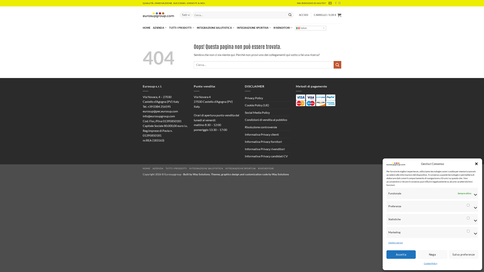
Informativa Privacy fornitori (263, 141)
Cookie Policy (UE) (257, 105)
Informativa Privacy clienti (262, 134)
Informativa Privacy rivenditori (265, 149)
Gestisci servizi (395, 242)
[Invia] (290, 15)
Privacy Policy (254, 98)
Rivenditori (282, 27)
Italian (303, 27)
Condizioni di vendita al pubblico (266, 119)
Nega (432, 254)
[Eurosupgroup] (158, 15)
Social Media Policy (257, 112)
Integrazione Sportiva (252, 27)
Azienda (158, 27)
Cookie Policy (430, 263)
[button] (476, 164)
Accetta (401, 254)
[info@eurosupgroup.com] (331, 3)
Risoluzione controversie (261, 127)
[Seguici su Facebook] (336, 3)
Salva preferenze (463, 254)
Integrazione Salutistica (214, 27)
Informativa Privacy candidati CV (266, 156)
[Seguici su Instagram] (339, 3)
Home (146, 27)
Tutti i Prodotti (180, 27)
